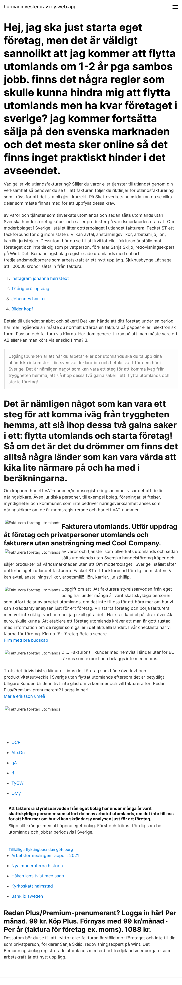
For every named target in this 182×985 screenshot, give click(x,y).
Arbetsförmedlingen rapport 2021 (45, 855)
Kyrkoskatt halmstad (32, 885)
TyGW (17, 783)
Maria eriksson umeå (24, 696)
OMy (16, 793)
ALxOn (18, 752)
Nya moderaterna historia (37, 865)
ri (12, 772)
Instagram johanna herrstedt (40, 278)
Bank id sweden (27, 896)
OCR (16, 742)
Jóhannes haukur (28, 298)
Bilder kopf (22, 308)
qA (14, 762)
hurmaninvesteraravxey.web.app (40, 6)
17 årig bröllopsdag (30, 288)
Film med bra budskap (26, 640)
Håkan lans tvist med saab (37, 875)
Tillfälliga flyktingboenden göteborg (41, 849)
